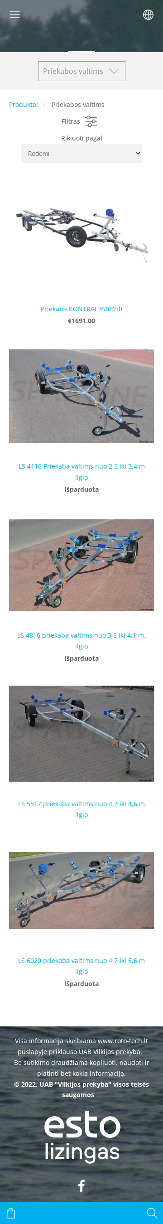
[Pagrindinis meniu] (14, 14)
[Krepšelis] (11, 1213)
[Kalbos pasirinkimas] (148, 14)
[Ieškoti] (152, 1213)
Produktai (23, 104)
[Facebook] (81, 1186)
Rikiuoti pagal (81, 138)
